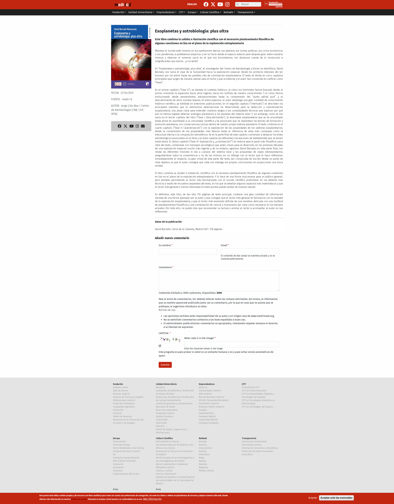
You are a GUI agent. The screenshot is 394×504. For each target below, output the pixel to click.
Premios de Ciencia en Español (128, 397)
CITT (244, 384)
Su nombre (165, 245)
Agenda (202, 461)
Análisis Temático (164, 416)
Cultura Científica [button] (209, 12)
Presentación (119, 441)
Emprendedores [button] (166, 12)
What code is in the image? (199, 338)
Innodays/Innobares (209, 423)
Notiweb (203, 438)
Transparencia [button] (245, 12)
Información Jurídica (252, 445)
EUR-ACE (160, 426)
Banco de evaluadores (167, 410)
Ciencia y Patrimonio (166, 474)
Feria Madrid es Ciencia (167, 441)
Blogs (201, 457)
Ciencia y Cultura (164, 470)
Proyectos (118, 470)
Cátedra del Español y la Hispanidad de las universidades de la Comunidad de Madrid (175, 480)
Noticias (203, 445)
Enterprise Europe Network (126, 457)
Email (224, 245)
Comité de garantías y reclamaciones (174, 403)
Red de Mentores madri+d (211, 397)
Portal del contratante (124, 403)
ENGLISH (192, 4)
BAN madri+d (205, 394)
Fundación (118, 384)
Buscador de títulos (165, 406)
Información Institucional (254, 441)
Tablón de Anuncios (122, 416)
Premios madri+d (121, 394)
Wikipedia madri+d (165, 467)
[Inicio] (122, 4)
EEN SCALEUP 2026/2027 (124, 461)
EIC (114, 454)
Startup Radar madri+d (210, 390)
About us (203, 387)
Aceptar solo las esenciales (336, 497)
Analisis (203, 451)
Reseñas (203, 464)
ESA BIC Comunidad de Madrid (213, 400)
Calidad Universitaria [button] (140, 12)
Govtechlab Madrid (208, 419)
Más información (152, 499)
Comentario (165, 267)
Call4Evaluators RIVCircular (126, 474)
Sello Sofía (161, 423)
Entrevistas (204, 454)
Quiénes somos (120, 387)
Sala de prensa (120, 390)
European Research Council (126, 451)
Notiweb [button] (228, 12)
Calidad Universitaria (166, 384)
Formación (118, 410)
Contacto (117, 413)
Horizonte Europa (121, 445)
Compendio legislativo (124, 406)
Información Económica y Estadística (260, 448)
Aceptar (312, 497)
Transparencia (249, 438)
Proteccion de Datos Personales (257, 451)
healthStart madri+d (209, 403)
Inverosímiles (205, 448)
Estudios (203, 410)
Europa (116, 438)
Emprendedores (207, 384)
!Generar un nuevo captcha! (160, 346)
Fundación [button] (118, 12)
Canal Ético (247, 454)
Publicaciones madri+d (124, 400)
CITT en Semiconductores (254, 390)
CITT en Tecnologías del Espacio (257, 406)
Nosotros (160, 387)
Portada (203, 441)
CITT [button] (181, 12)
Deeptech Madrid (207, 416)
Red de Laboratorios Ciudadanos (172, 464)
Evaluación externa (165, 413)
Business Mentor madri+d (211, 406)
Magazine (203, 467)
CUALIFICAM (161, 419)
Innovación (118, 467)
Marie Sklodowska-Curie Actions (129, 448)
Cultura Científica (164, 438)
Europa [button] (192, 12)
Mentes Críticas (206, 470)
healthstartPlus (206, 413)
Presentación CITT (250, 387)
